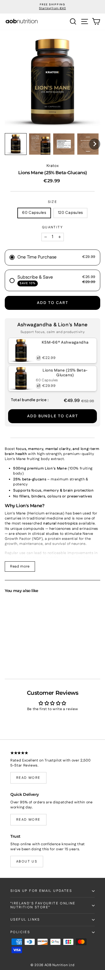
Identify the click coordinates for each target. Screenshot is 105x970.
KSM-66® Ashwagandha (65, 342)
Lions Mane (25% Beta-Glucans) (65, 373)
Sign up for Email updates (41, 890)
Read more (20, 566)
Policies (20, 932)
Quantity (52, 227)
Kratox (52, 166)
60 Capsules (34, 212)
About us (26, 861)
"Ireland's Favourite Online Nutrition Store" (43, 905)
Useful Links (25, 919)
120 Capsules (70, 212)
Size (52, 202)
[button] (16, 144)
